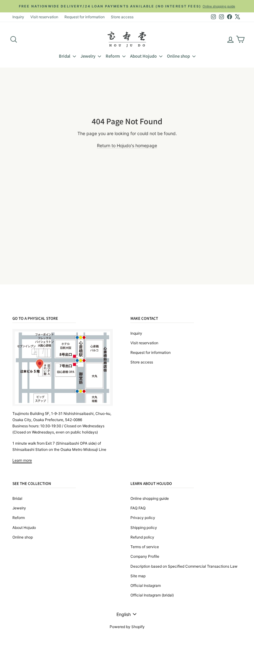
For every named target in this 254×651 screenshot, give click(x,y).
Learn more (22, 460)
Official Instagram (145, 585)
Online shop (179, 56)
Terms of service (144, 546)
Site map (138, 576)
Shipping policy (143, 527)
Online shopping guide (149, 498)
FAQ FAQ (138, 508)
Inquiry (18, 17)
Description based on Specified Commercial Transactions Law (184, 566)
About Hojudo (144, 56)
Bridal (65, 56)
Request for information (84, 17)
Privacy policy (142, 517)
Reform (113, 56)
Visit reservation (44, 17)
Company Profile (144, 556)
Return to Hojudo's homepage (127, 145)
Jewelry (88, 56)
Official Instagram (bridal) (152, 595)
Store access (122, 17)
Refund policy (142, 537)
